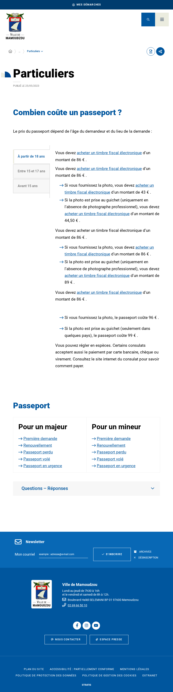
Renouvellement (37, 445)
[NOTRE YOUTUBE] (96, 625)
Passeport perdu (38, 452)
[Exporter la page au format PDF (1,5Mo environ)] (151, 51)
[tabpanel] (105, 262)
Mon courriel (25, 554)
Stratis (86, 685)
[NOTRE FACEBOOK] (77, 625)
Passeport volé (36, 459)
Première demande (40, 438)
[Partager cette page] (160, 51)
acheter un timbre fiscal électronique (109, 152)
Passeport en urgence (42, 465)
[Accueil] (10, 51)
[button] (148, 19)
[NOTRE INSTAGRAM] (86, 625)
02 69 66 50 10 (77, 605)
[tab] (31, 157)
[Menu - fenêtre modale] (162, 19)
